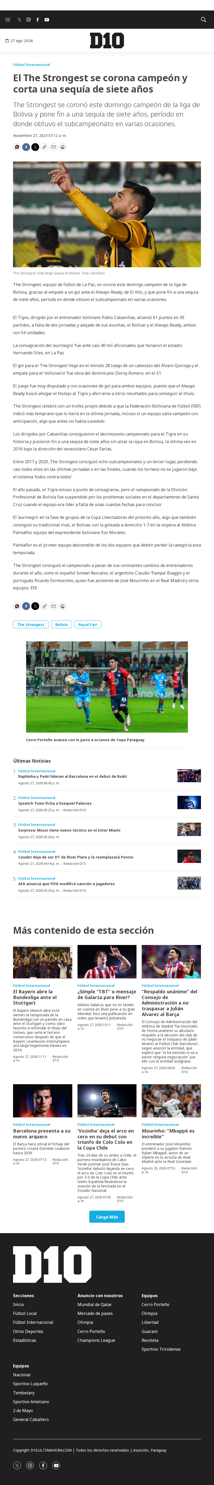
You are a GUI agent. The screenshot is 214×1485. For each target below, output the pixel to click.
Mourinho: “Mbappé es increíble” (168, 1134)
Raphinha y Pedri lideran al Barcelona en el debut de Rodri (72, 776)
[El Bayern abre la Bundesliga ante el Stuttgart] (42, 961)
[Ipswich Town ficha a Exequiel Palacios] (189, 802)
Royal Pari (88, 624)
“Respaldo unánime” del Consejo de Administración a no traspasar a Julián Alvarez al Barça (169, 1002)
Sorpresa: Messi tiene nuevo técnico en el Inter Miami (69, 830)
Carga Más (107, 1217)
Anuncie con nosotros (100, 1295)
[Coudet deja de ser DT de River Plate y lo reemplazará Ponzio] (189, 856)
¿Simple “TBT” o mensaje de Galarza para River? (107, 994)
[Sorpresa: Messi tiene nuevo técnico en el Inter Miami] (189, 829)
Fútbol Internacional (31, 64)
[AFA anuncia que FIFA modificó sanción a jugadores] (189, 883)
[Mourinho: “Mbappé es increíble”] (171, 1100)
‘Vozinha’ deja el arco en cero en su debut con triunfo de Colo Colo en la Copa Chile (106, 1139)
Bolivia (61, 624)
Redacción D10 (74, 810)
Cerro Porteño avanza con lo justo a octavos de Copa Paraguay (85, 740)
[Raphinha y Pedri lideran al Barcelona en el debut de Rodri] (189, 775)
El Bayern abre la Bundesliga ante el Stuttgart (35, 997)
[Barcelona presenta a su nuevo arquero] (42, 1100)
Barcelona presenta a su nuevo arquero (41, 1134)
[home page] (107, 40)
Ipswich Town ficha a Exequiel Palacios (55, 803)
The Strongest (30, 624)
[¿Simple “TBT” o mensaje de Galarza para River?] (107, 961)
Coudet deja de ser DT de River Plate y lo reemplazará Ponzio (75, 857)
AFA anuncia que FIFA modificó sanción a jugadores (66, 883)
